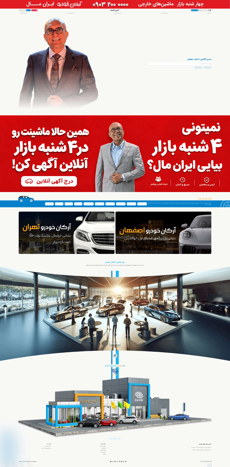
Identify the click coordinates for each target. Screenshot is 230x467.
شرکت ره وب (202, 461)
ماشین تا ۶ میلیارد (78, 203)
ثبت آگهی (33, 10)
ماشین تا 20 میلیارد (49, 203)
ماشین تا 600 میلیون (131, 203)
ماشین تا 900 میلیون (99, 203)
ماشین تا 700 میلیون (121, 203)
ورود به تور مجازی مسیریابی (115, 438)
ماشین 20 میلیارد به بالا (88, 203)
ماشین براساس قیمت (23, 13)
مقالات (104, 454)
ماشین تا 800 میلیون (110, 203)
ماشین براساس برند (165, 13)
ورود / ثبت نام (22, 10)
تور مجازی (28, 10)
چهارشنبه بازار (103, 446)
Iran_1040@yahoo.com (46, 448)
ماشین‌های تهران (207, 67)
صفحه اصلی (209, 13)
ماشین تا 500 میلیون (142, 203)
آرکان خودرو (24, 461)
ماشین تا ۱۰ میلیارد (59, 203)
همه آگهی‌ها (194, 10)
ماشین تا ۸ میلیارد (69, 203)
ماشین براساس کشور (118, 13)
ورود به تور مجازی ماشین (115, 343)
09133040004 (204, 10)
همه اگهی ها (103, 450)
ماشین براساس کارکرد (71, 13)
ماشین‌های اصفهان (198, 67)
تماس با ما (103, 452)
